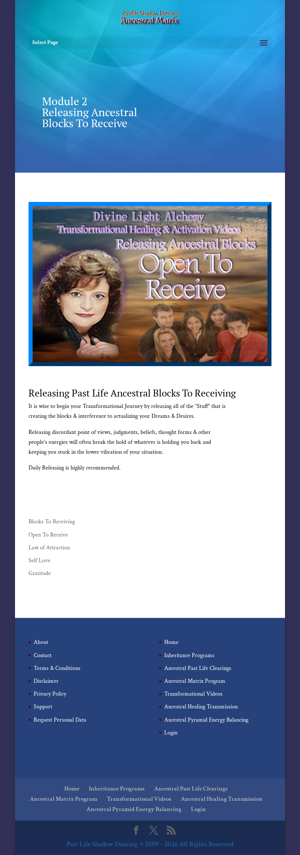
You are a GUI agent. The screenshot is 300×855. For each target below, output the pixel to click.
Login (170, 733)
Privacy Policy (50, 694)
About (41, 642)
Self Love (39, 560)
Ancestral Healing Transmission (201, 707)
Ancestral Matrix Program (194, 681)
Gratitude (40, 573)
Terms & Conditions (57, 668)
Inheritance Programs (189, 655)
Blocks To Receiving (52, 522)
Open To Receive (48, 535)
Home (171, 642)
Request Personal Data (60, 720)
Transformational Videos (193, 694)
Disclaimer (46, 681)
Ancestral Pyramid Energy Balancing (206, 720)
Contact (43, 655)
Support (43, 707)
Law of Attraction (49, 548)
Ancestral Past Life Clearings (197, 668)
